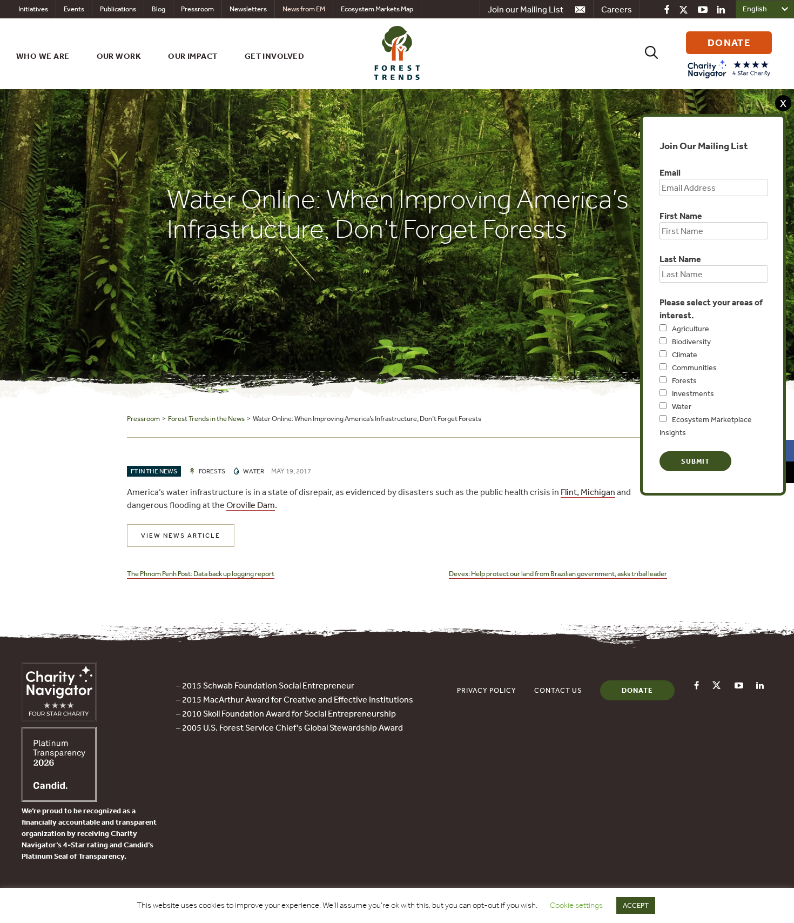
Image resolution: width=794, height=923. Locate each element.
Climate (684, 354)
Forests (684, 380)
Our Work (119, 56)
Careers (616, 9)
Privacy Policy (486, 690)
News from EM (303, 9)
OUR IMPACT (193, 56)
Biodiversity (691, 341)
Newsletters (248, 9)
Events (74, 9)
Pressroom (197, 9)
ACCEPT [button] (636, 905)
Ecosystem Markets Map (377, 9)
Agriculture (690, 328)
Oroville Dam (250, 504)
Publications (118, 9)
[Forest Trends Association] (59, 798)
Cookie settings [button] (576, 905)
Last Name (680, 258)
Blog (158, 9)
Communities (694, 367)
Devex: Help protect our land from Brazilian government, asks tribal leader (558, 573)
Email (670, 172)
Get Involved (274, 56)
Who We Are (43, 56)
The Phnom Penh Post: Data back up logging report (200, 573)
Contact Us (558, 690)
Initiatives (33, 9)
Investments (693, 393)
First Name (681, 215)
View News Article (180, 535)
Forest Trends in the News (206, 418)
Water (681, 406)
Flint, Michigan (588, 491)
